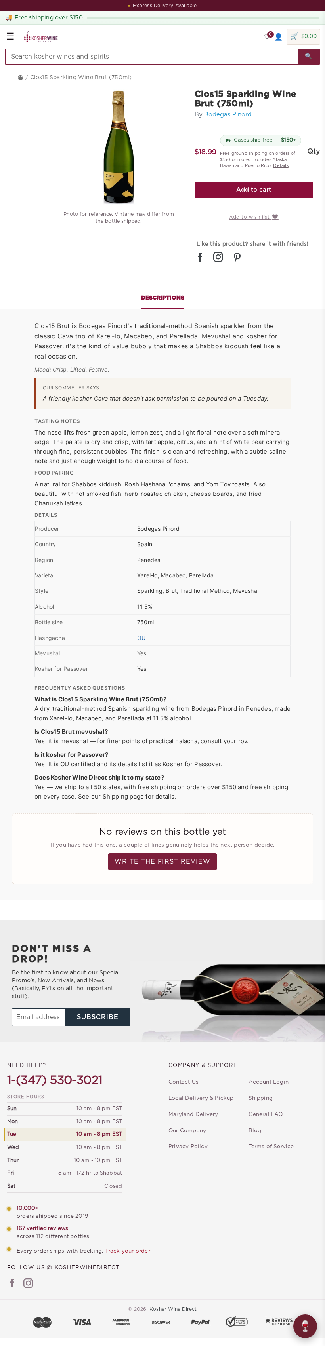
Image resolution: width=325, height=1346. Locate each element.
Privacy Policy (188, 1146)
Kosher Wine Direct (173, 1309)
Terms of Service (271, 1146)
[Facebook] (12, 1284)
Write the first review (162, 861)
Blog (255, 1130)
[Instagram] (28, 1284)
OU (141, 637)
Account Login (269, 1082)
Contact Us (183, 1082)
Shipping (261, 1098)
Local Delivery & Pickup (201, 1098)
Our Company (187, 1130)
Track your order (127, 1251)
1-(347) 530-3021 (54, 1080)
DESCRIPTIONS (162, 298)
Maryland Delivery (193, 1114)
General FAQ (266, 1114)
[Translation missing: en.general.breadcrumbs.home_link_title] (21, 77)
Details (280, 165)
